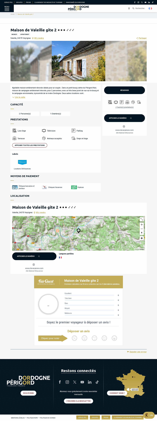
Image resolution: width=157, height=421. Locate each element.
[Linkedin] (149, 2)
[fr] (150, 8)
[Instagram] (138, 2)
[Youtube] (145, 2)
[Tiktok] (152, 2)
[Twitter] (142, 2)
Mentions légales (18, 418)
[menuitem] (78, 8)
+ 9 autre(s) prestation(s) (124, 107)
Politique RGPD (32, 418)
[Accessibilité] (129, 8)
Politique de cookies (47, 418)
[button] (150, 8)
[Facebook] (135, 2)
